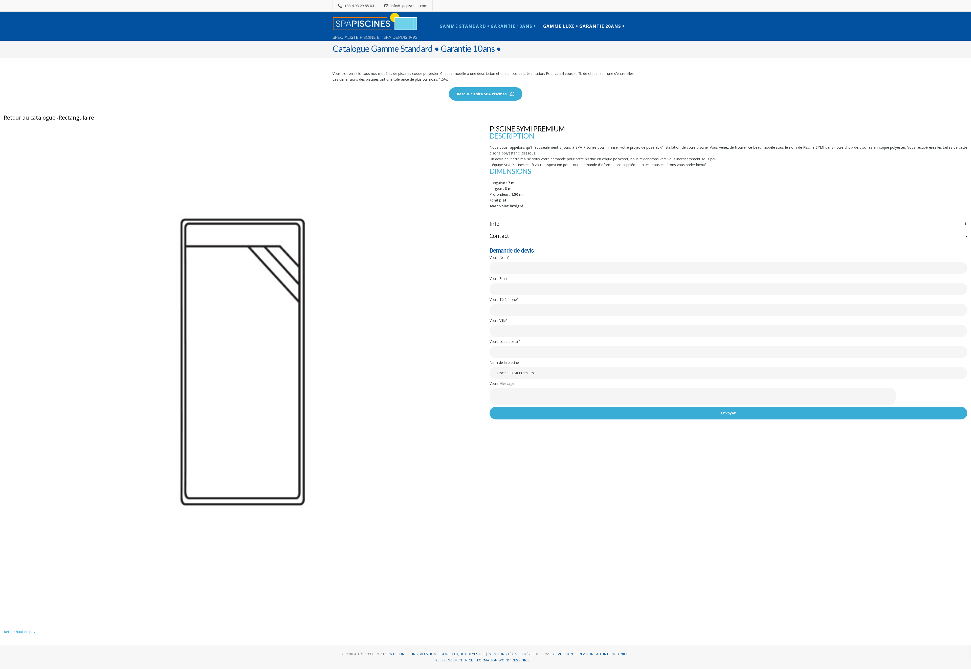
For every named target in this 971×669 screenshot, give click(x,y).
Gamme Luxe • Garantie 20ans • (583, 26)
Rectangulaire (76, 117)
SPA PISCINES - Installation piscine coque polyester (434, 654)
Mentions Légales (506, 654)
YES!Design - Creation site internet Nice (590, 654)
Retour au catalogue (30, 117)
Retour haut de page (20, 631)
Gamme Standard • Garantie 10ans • (487, 26)
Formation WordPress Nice (503, 660)
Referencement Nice (454, 660)
